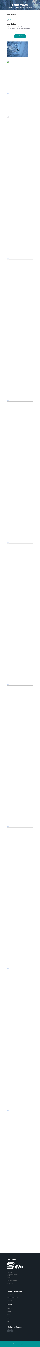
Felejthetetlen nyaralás (12, 1297)
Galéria (8, 1315)
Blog (8, 1321)
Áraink (8, 1318)
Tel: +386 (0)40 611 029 (12, 1281)
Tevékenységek (19, 7)
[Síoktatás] (20, 20)
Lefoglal (20, 36)
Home (10, 7)
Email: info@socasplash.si (12, 1284)
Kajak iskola (9, 1300)
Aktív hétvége (10, 1294)
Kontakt (9, 1312)
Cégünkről (9, 1308)
